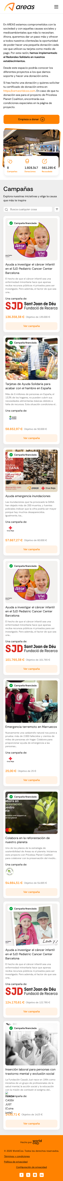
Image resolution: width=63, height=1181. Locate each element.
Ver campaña (31, 326)
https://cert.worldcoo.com (19, 91)
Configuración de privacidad (31, 1167)
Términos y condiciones (17, 1156)
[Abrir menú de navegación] (56, 7)
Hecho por (26, 1142)
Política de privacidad (16, 1161)
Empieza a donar (28, 119)
